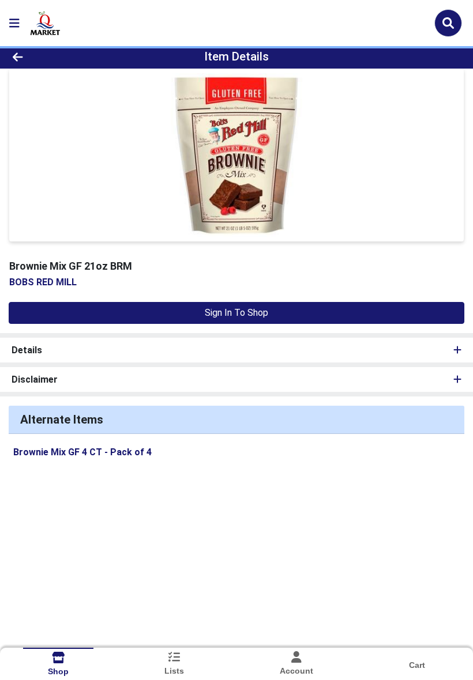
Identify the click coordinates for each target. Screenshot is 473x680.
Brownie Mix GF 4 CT (82, 452)
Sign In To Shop (236, 312)
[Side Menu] (14, 23)
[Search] (448, 23)
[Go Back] (66, 56)
